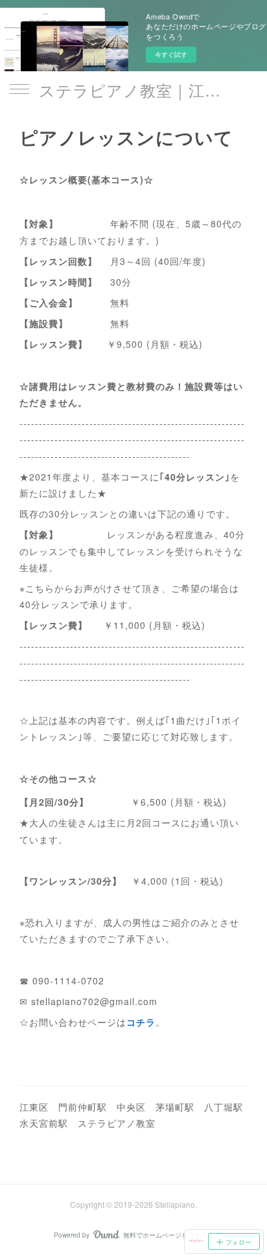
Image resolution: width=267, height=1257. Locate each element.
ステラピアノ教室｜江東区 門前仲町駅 (133, 89)
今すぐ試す (171, 54)
